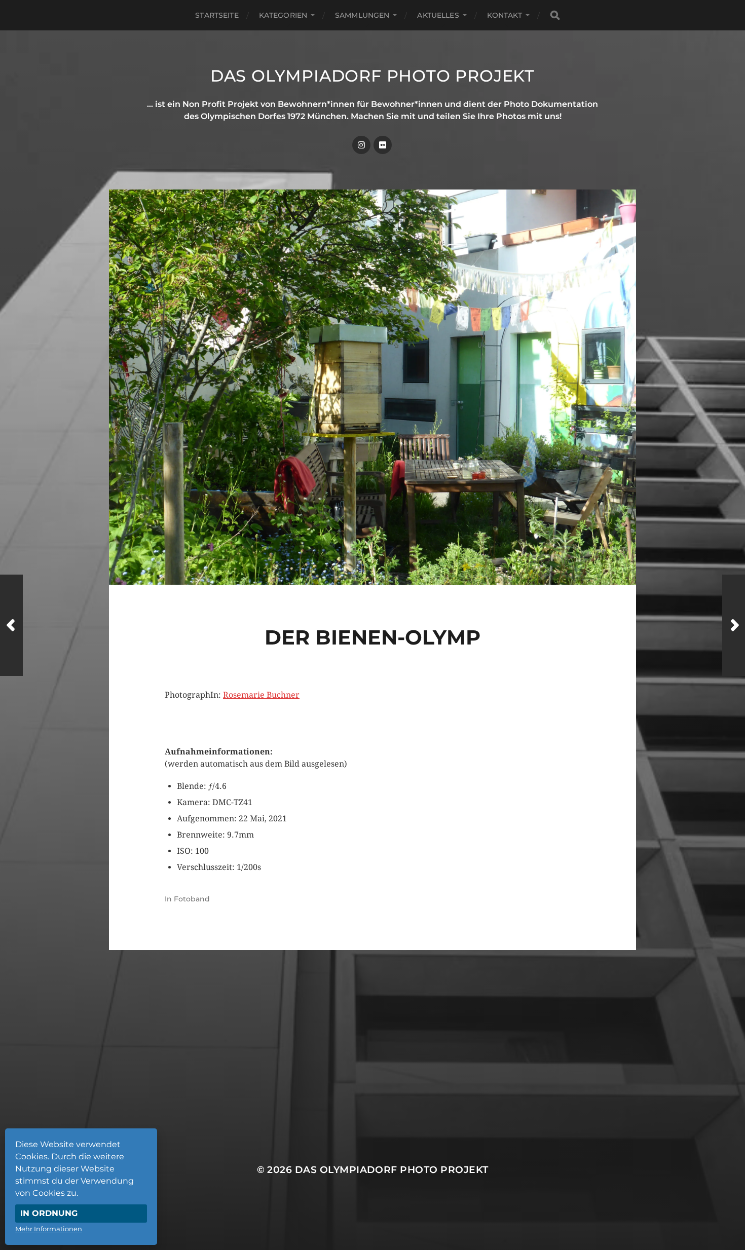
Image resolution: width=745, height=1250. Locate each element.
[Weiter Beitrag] (733, 625)
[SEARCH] (555, 15)
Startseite (216, 15)
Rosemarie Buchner (261, 695)
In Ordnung (49, 1213)
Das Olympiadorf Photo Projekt (372, 76)
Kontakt (504, 15)
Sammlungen (362, 15)
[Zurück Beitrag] (11, 625)
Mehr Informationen (48, 1229)
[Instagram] (361, 145)
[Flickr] (383, 145)
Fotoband (192, 898)
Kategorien (283, 15)
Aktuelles (438, 15)
